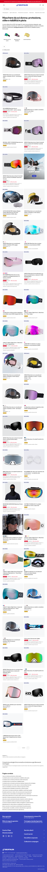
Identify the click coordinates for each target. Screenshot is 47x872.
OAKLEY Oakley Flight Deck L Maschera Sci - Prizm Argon (34, 313)
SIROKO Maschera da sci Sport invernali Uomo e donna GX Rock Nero (12, 438)
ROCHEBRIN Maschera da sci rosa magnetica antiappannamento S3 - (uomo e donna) (11, 276)
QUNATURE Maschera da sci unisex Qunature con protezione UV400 (32, 244)
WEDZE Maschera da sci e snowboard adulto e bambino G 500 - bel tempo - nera (12, 408)
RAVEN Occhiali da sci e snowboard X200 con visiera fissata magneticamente (33, 573)
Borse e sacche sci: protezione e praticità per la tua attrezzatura (16, 806)
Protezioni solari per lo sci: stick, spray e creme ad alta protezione (16, 784)
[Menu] (3, 5)
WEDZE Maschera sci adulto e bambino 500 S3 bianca (34, 607)
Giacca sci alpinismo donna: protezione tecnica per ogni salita (16, 800)
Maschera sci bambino (17, 40)
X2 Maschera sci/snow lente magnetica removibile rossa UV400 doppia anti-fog (13, 313)
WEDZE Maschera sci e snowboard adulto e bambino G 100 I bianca (32, 211)
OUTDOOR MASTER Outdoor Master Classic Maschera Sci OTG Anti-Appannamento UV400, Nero (12, 212)
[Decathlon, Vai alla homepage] (22, 5)
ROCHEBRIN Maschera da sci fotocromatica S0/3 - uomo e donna (12, 109)
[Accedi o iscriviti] (40, 5)
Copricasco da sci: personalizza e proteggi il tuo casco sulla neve (16, 793)
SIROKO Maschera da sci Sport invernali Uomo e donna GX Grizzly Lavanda (34, 75)
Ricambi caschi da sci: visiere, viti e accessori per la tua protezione (17, 792)
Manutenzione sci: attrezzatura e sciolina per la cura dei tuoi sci (16, 804)
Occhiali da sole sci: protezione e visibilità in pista (13, 781)
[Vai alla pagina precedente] (19, 747)
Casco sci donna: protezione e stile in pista (11, 776)
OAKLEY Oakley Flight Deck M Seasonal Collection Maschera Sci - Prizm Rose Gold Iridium (12, 573)
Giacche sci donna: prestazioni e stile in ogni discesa (14, 797)
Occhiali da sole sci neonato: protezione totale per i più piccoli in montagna (18, 783)
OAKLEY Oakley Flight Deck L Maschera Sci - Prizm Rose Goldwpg (34, 538)
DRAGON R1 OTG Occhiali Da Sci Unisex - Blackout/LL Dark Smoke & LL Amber (13, 538)
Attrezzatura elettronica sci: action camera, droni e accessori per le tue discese (20, 795)
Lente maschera (27, 39)
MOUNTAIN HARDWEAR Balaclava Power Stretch (13, 504)
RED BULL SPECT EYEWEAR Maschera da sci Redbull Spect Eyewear (13, 143)
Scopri (34, 175)
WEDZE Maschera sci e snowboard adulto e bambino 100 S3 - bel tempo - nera (12, 76)
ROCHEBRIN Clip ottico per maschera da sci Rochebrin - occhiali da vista (34, 472)
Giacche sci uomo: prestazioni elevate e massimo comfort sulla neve (17, 799)
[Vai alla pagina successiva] (27, 747)
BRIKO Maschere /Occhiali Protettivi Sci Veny (34, 440)
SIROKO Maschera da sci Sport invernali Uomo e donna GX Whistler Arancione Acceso (12, 177)
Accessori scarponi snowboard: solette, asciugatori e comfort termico (17, 802)
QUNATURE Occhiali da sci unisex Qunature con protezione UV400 (32, 344)
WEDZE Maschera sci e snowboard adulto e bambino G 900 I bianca (11, 375)
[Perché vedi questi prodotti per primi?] (3, 49)
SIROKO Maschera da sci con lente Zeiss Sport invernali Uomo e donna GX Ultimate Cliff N (13, 671)
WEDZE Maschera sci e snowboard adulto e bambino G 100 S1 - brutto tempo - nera (32, 376)
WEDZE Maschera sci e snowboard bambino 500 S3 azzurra (11, 640)
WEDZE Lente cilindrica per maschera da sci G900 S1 (12, 705)
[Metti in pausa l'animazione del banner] (42, 1)
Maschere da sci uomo (7, 40)
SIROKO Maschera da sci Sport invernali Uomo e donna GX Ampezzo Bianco (34, 705)
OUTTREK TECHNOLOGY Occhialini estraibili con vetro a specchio (32, 504)
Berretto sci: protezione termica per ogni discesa (13, 809)
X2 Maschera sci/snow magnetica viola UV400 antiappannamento (34, 407)
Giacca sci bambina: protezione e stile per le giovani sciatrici (15, 786)
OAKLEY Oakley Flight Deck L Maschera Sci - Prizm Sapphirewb (12, 343)
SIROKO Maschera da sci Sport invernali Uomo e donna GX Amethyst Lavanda (34, 143)
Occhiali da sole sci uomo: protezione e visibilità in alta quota (15, 777)
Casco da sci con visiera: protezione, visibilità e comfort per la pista (17, 790)
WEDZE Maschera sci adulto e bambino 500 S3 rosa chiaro (34, 110)
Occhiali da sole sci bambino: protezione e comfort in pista (15, 788)
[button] (42, 80)
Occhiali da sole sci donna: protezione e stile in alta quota (15, 779)
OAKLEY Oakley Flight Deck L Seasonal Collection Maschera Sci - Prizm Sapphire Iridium (12, 608)
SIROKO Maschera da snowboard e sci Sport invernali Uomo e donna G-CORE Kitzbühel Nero (33, 275)
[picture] (12, 62)
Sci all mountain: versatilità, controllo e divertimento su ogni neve (16, 807)
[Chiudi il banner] (44, 1)
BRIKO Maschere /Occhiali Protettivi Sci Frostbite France (12, 472)
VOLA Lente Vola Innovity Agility (32, 638)
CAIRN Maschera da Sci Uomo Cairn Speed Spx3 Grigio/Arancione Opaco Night (12, 737)
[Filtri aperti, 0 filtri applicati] (4, 46)
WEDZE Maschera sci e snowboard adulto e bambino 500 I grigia (11, 244)
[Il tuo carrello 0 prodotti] (43, 5)
